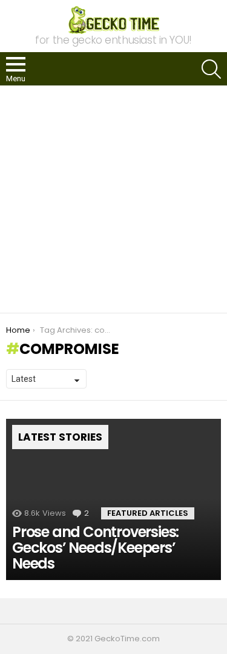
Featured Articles (147, 513)
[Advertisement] (113, 199)
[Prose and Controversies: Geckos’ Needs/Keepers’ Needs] (113, 499)
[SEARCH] (211, 69)
